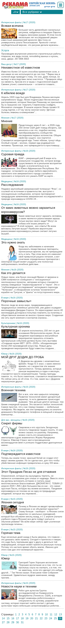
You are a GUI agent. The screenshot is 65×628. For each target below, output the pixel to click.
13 (60, 614)
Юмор (4, 353)
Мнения (5, 117)
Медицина (6, 181)
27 (3, 622)
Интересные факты (11, 22)
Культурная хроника (30, 337)
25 (55, 618)
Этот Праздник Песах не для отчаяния (32, 482)
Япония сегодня (32, 513)
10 (46, 614)
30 (17, 622)
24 (50, 618)
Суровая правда (31, 165)
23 (45, 618)
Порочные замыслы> (32, 309)
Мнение (31, 133)
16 (12, 618)
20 (31, 618)
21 (36, 618)
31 (22, 622)
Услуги (5, 50)
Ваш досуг (6, 64)
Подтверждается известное (30, 458)
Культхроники (8, 323)
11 (51, 614)
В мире (5, 297)
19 (27, 618)
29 (12, 622)
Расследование (32, 191)
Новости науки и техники (31, 596)
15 (8, 618)
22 (41, 618)
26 (60, 618)
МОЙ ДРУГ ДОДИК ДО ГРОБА (32, 369)
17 (17, 618)
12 (55, 614)
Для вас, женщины (11, 420)
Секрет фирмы (32, 434)
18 (22, 618)
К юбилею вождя (32, 102)
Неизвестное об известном (31, 76)
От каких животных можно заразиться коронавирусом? (31, 220)
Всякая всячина (31, 35)
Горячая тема (31, 541)
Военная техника (32, 402)
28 (8, 622)
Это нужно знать (31, 253)
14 (3, 618)
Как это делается (31, 282)
